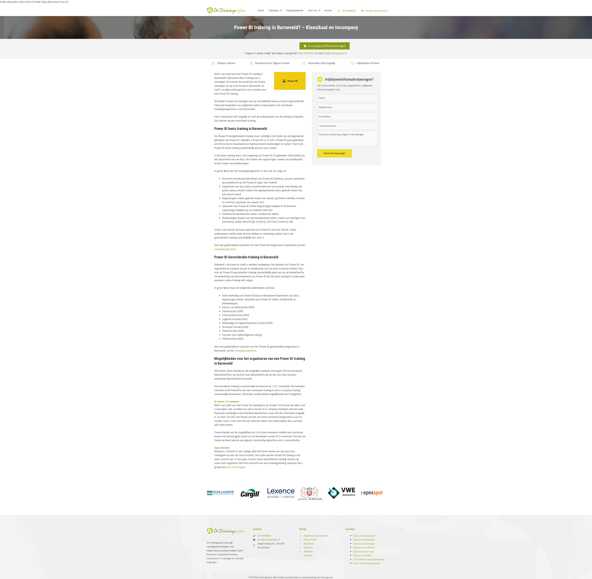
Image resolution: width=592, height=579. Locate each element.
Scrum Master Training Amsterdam (369, 559)
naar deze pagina (236, 467)
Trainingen (273, 10)
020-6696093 (349, 10)
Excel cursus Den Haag (363, 551)
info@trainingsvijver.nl (377, 10)
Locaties (308, 555)
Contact (328, 10)
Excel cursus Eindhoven (364, 547)
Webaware (338, 577)
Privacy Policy (310, 539)
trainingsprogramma (225, 249)
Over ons (312, 10)
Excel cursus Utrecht (362, 555)
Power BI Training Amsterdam (366, 563)
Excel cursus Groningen (364, 543)
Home (261, 10)
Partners (308, 547)
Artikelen (308, 551)
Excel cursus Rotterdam (364, 539)
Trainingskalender (295, 10)
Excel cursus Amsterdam (364, 535)
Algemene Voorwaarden (315, 536)
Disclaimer (309, 543)
